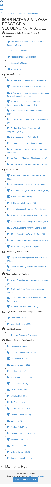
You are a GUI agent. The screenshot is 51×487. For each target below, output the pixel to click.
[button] (1, 2)
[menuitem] (1, 6)
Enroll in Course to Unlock (25, 479)
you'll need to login (36, 476)
